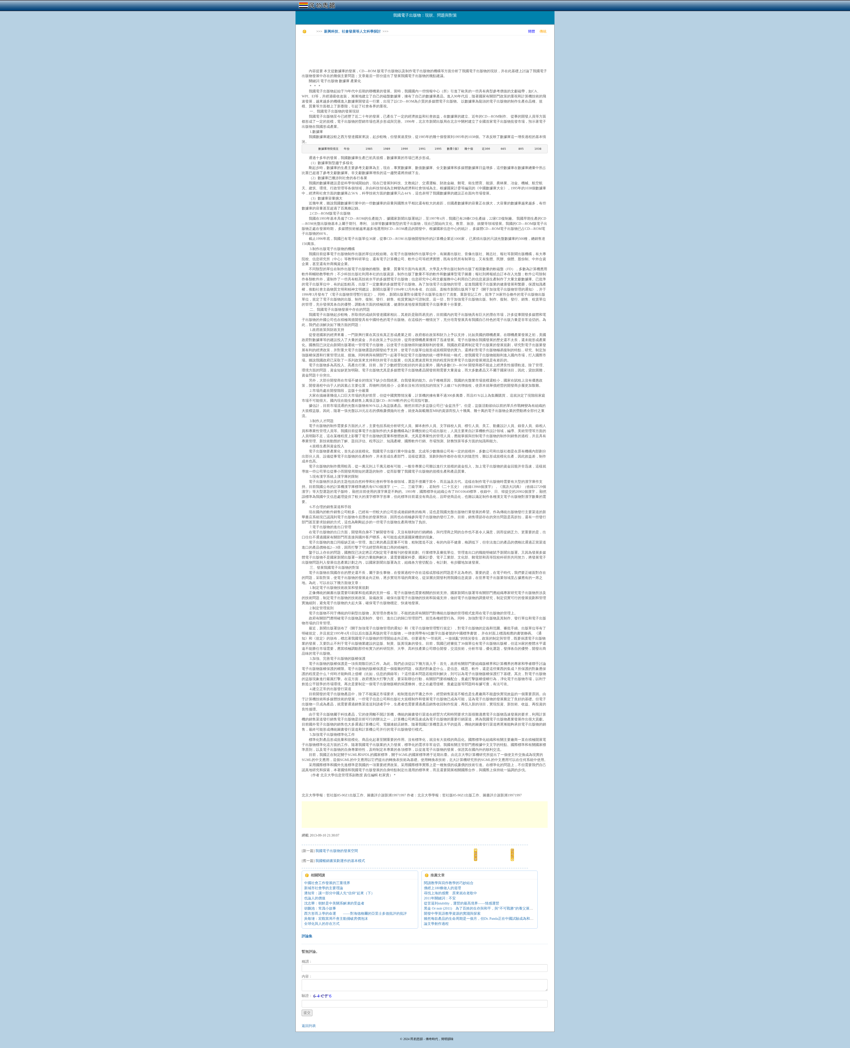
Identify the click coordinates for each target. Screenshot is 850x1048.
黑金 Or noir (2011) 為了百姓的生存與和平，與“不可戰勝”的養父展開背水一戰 (485, 908)
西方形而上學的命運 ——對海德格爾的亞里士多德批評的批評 (355, 913)
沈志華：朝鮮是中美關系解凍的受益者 (334, 903)
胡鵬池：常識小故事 (320, 908)
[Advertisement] (382, 49)
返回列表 (309, 1026)
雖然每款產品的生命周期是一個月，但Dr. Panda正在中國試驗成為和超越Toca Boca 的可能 (494, 918)
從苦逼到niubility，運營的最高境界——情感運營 (461, 903)
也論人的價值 (314, 898)
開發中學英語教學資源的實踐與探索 (452, 913)
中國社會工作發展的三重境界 (327, 883)
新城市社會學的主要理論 (323, 888)
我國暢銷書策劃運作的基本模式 (340, 861)
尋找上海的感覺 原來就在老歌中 (450, 893)
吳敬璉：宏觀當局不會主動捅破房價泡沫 (336, 918)
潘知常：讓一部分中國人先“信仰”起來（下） (339, 893)
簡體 (531, 31)
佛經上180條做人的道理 (442, 888)
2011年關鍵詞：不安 (440, 898)
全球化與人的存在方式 (322, 924)
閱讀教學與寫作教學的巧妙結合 (448, 883)
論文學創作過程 (436, 924)
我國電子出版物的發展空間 (336, 851)
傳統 (543, 31)
